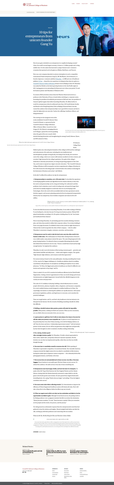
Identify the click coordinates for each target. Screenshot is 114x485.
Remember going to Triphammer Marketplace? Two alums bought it (79, 451)
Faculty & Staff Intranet (84, 474)
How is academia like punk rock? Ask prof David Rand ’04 (32, 451)
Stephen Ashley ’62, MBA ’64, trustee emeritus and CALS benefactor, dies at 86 (56, 452)
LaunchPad (82, 476)
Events (81, 472)
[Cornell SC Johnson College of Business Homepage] (36, 469)
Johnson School (67, 474)
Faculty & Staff (85, 3)
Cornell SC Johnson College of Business (44, 83)
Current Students (55, 472)
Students (78, 3)
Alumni (73, 3)
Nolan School (66, 472)
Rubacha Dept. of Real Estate (68, 477)
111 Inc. (40, 81)
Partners (92, 3)
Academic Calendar (83, 470)
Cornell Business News (30, 12)
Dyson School (66, 470)
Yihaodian (59, 79)
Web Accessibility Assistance (57, 483)
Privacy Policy (47, 483)
